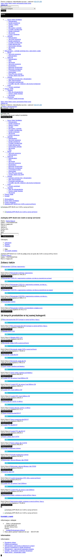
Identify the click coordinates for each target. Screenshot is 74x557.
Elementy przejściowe (15, 67)
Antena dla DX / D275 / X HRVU (20, 408)
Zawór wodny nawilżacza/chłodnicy (21, 372)
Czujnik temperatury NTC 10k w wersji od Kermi (25, 478)
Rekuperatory (12, 21)
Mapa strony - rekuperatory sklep (15, 552)
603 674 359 (38, 1)
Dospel (8, 77)
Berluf (8, 52)
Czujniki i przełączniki (15, 29)
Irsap (8, 85)
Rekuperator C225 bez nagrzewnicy (21, 273)
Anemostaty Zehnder (15, 46)
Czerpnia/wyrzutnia (14, 70)
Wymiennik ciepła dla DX (18, 361)
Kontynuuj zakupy (7, 117)
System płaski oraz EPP (16, 75)
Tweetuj (7, 244)
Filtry (10, 49)
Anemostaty (12, 72)
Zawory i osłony (13, 24)
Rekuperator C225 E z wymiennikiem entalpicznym (26, 308)
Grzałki (10, 26)
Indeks (3, 257)
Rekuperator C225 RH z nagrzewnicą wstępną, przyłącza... (29, 296)
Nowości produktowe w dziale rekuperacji (18, 547)
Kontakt (7, 196)
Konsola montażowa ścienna (19, 454)
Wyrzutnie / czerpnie (14, 28)
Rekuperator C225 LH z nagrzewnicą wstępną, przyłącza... (28, 284)
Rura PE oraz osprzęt (15, 74)
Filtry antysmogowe (14, 80)
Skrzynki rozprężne (14, 39)
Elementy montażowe (15, 69)
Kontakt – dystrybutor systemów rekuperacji (18, 550)
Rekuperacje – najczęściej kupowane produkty (19, 549)
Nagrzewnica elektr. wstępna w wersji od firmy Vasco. (27, 501)
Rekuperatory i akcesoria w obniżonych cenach (19, 546)
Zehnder (9, 36)
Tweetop (9, 90)
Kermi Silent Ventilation (13, 19)
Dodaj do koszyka (7, 236)
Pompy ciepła (9, 88)
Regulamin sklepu (10, 542)
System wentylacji (14, 87)
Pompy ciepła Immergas (16, 98)
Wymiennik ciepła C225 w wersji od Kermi (23, 349)
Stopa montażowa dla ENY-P (19, 419)
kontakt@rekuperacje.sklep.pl (15, 530)
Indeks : (3, 222)
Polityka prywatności (11, 544)
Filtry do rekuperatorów (15, 92)
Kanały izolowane (13, 31)
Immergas (9, 97)
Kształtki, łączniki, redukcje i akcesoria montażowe (24, 84)
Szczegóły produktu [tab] (11, 251)
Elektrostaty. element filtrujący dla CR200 (23, 466)
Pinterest (7, 246)
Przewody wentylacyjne (15, 82)
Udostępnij (8, 242)
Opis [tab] (6, 249)
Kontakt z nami (7, 516)
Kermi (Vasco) (10, 221)
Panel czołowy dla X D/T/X (18, 443)
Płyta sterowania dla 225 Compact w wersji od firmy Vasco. (28, 326)
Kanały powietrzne (14, 23)
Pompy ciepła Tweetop (15, 93)
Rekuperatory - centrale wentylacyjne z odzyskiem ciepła (23, 51)
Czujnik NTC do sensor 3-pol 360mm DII (23, 384)
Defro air (9, 57)
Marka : (3, 221)
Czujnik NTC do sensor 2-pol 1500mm (22, 490)
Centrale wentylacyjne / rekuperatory (20, 79)
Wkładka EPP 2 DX (16, 337)
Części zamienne (13, 34)
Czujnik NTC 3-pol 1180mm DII (20, 396)
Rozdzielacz (12, 65)
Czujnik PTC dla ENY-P (17, 431)
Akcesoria (11, 33)
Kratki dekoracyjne (14, 44)
